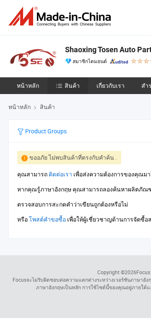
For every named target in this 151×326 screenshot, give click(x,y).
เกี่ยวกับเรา (110, 85)
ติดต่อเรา (60, 174)
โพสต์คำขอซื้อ (47, 219)
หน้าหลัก (28, 85)
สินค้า (72, 85)
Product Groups (45, 131)
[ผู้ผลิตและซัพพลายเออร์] (61, 16)
